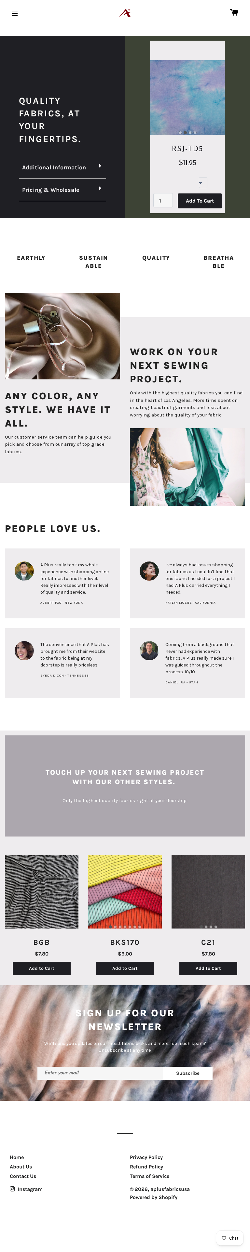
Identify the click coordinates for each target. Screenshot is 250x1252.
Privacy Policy (146, 1157)
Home (17, 1157)
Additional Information (54, 167)
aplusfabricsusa (170, 1189)
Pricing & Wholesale (50, 189)
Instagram (29, 1189)
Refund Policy (146, 1167)
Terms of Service (149, 1176)
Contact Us (23, 1176)
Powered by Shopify (153, 1197)
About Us (21, 1167)
